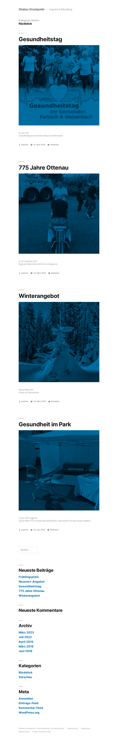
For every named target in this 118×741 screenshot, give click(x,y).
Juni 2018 (25, 651)
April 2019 (26, 641)
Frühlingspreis (29, 577)
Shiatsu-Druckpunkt (31, 9)
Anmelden (26, 698)
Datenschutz (72, 728)
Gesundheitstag (40, 39)
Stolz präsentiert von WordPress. (50, 728)
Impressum (85, 728)
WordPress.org (29, 712)
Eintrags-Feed (28, 703)
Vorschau (25, 677)
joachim (24, 145)
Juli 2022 (25, 637)
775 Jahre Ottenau (43, 167)
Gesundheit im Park (45, 424)
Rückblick (54, 145)
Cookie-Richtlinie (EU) (41, 732)
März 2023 (26, 632)
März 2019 (26, 646)
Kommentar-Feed (31, 708)
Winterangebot (39, 295)
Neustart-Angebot (32, 581)
